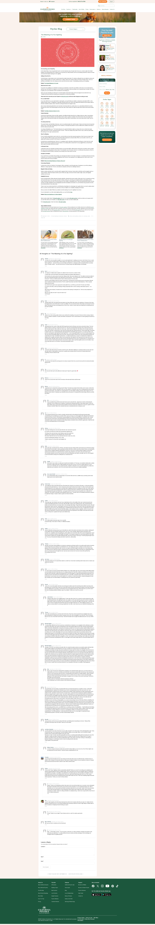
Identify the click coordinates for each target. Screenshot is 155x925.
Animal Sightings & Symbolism (57, 216)
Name (42, 856)
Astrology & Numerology (70, 901)
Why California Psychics (43, 887)
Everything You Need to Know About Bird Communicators (49, 240)
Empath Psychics (55, 895)
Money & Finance (68, 895)
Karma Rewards (105, 9)
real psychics (65, 211)
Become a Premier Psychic (83, 887)
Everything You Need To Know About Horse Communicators (85, 240)
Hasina (107, 45)
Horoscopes (92, 9)
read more (43, 248)
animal (70, 216)
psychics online (57, 209)
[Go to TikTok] (117, 886)
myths (89, 216)
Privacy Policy (81, 917)
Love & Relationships (69, 893)
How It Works (81, 9)
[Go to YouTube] (107, 886)
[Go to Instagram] (102, 886)
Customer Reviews (55, 901)
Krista (107, 55)
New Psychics (54, 890)
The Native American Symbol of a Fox (52, 110)
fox (82, 216)
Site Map (96, 917)
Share (42, 217)
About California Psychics (43, 884)
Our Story (63, 9)
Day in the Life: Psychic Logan (75, 873)
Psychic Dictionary (82, 890)
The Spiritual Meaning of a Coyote (51, 83)
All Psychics (54, 884)
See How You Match (107, 139)
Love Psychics (54, 893)
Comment (43, 846)
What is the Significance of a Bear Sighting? (53, 194)
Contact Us (112, 9)
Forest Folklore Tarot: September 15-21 (57, 873)
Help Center (80, 893)
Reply (46, 265)
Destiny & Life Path (68, 898)
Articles (98, 9)
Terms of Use (89, 917)
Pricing (86, 9)
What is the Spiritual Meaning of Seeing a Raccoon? (54, 160)
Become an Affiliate (82, 884)
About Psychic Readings (43, 893)
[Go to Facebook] (93, 886)
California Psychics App (69, 884)
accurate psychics (46, 211)
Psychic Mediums (55, 898)
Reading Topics (55, 887)
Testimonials (74, 9)
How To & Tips (41, 898)
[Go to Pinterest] (112, 886)
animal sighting (75, 216)
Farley (107, 65)
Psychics (68, 9)
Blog (66, 890)
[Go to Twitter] (98, 886)
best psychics (78, 209)
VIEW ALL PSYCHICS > (106, 75)
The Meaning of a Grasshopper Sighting (66, 240)
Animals (65, 216)
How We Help (41, 890)
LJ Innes (44, 36)
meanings (85, 216)
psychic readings (63, 207)
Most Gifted (40, 895)
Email (42, 861)
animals (80, 216)
